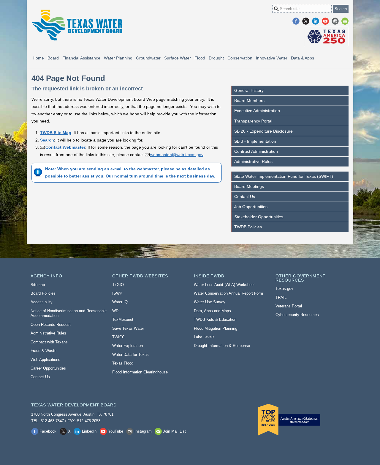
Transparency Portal (253, 121)
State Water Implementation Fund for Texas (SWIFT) (283, 176)
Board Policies (43, 293)
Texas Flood (122, 363)
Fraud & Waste (43, 350)
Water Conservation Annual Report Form (228, 293)
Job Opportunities (250, 206)
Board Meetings (249, 186)
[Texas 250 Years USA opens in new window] (326, 36)
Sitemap (38, 284)
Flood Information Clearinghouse (140, 372)
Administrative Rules (253, 161)
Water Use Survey (209, 302)
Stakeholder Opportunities (258, 216)
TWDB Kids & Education (215, 319)
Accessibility (42, 302)
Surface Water (177, 58)
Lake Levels (204, 337)
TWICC (118, 337)
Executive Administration (257, 110)
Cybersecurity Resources (297, 314)
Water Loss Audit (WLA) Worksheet (224, 284)
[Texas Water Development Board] (76, 25)
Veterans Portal (289, 306)
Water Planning (118, 58)
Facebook (296, 21)
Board (53, 58)
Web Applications (45, 359)
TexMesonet (122, 319)
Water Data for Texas (130, 354)
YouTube (325, 21)
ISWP (117, 293)
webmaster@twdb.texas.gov (176, 154)
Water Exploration (127, 345)
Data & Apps (302, 58)
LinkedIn (315, 21)
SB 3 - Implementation (255, 141)
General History (249, 90)
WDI (116, 311)
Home (38, 58)
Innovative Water (271, 58)
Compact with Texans (49, 342)
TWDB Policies (248, 226)
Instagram (335, 21)
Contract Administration (256, 151)
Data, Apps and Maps (212, 311)
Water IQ (120, 302)
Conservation (239, 58)
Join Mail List (345, 21)
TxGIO (118, 284)
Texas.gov (284, 288)
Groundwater (148, 58)
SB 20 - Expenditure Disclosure (263, 131)
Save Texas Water (128, 328)
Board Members (249, 100)
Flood (199, 58)
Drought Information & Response (222, 345)
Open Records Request (51, 324)
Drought (216, 58)
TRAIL (281, 297)
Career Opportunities (48, 368)
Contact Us (244, 196)
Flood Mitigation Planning (215, 328)
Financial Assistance (81, 58)
